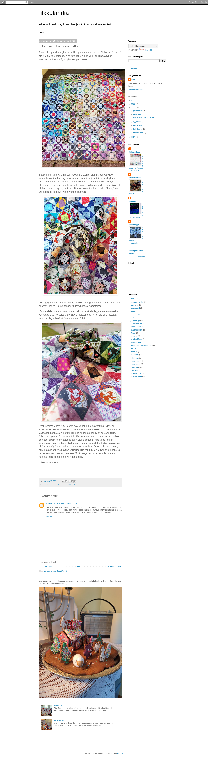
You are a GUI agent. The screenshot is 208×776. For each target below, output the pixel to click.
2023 (133, 104)
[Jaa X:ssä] (69, 481)
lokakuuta (137, 114)
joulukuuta (137, 111)
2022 (133, 108)
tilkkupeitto (72, 485)
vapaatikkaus (136, 374)
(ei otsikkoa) (59, 720)
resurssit (64, 485)
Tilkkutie (132, 201)
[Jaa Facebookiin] (72, 481)
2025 (133, 100)
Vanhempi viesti (114, 566)
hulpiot (133, 311)
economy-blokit (54, 485)
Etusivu (42, 32)
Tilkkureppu (134, 225)
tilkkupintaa (135, 364)
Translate (149, 50)
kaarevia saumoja (138, 324)
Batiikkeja (58, 706)
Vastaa (49, 516)
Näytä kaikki (141, 256)
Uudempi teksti (46, 566)
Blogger (120, 753)
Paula (133, 79)
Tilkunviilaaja (134, 152)
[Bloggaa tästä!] (66, 481)
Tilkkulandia (53, 12)
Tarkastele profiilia (135, 89)
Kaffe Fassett (136, 327)
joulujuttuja (135, 321)
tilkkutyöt (134, 367)
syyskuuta (137, 122)
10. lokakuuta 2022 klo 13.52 (65, 503)
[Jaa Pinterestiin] (74, 481)
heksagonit (135, 308)
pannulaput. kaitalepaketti (141, 345)
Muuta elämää (137, 339)
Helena (49, 503)
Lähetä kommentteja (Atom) (55, 571)
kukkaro (134, 336)
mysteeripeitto (136, 342)
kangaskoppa (136, 330)
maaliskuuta (138, 133)
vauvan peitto (136, 377)
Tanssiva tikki (135, 178)
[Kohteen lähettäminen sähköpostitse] (63, 481)
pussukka (135, 348)
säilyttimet (135, 355)
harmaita (134, 305)
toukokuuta (138, 125)
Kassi (133, 333)
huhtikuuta (137, 129)
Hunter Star (135, 314)
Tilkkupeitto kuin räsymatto (144, 117)
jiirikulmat (135, 317)
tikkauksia (135, 358)
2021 (133, 137)
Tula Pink (134, 370)
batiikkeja (135, 299)
